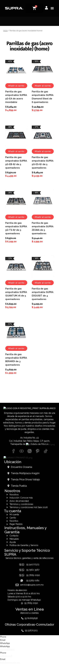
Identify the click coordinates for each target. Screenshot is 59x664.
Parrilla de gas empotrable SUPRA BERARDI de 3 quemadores (16, 359)
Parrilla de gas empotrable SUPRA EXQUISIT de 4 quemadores (42, 294)
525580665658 (7, 649)
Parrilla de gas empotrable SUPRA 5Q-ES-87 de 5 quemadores (42, 162)
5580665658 (6, 656)
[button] (52, 8)
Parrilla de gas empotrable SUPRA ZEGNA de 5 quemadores (42, 228)
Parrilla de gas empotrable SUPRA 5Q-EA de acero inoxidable (16, 96)
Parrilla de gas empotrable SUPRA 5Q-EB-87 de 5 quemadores (16, 162)
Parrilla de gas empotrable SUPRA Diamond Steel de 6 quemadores (42, 96)
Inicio (5, 31)
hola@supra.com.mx (10, 662)
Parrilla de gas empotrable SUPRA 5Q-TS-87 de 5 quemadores (16, 228)
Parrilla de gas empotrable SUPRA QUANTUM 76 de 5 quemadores (16, 294)
